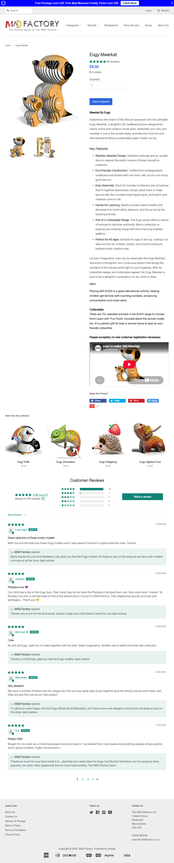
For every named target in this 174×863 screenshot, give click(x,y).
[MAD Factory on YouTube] (110, 813)
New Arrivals (131, 25)
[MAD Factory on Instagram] (104, 813)
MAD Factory (86, 848)
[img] (16, 524)
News (148, 25)
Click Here (129, 3)
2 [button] (82, 779)
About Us (163, 25)
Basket (165, 10)
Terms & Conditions (15, 830)
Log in (148, 10)
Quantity (95, 79)
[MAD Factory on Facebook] (98, 813)
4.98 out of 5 (40, 494)
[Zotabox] (3, 3)
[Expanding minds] (129, 364)
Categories (73, 25)
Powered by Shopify (105, 848)
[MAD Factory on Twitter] (91, 813)
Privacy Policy (12, 834)
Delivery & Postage (15, 821)
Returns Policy (13, 825)
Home (8, 45)
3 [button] (88, 779)
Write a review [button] (142, 496)
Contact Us (11, 816)
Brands (92, 25)
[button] (98, 61)
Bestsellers (111, 25)
